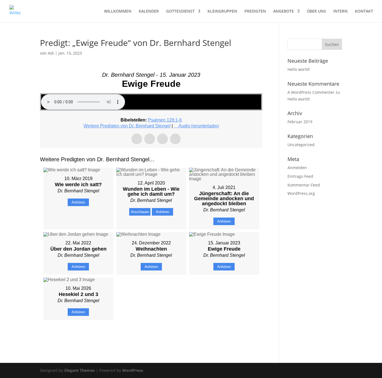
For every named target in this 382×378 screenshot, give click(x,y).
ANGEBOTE (283, 11)
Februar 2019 (299, 121)
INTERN (340, 11)
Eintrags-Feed (300, 176)
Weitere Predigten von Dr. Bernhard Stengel (127, 125)
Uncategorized (301, 144)
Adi (51, 53)
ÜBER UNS (316, 11)
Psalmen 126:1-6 (165, 120)
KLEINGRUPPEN (222, 11)
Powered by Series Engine (241, 334)
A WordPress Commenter (310, 92)
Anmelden (297, 167)
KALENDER (149, 11)
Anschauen (140, 212)
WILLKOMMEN (117, 11)
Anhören (78, 202)
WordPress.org (301, 193)
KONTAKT (364, 11)
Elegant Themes (79, 370)
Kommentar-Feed (303, 185)
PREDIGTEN (255, 11)
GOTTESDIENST (180, 11)
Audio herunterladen (198, 125)
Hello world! (298, 69)
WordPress (132, 370)
